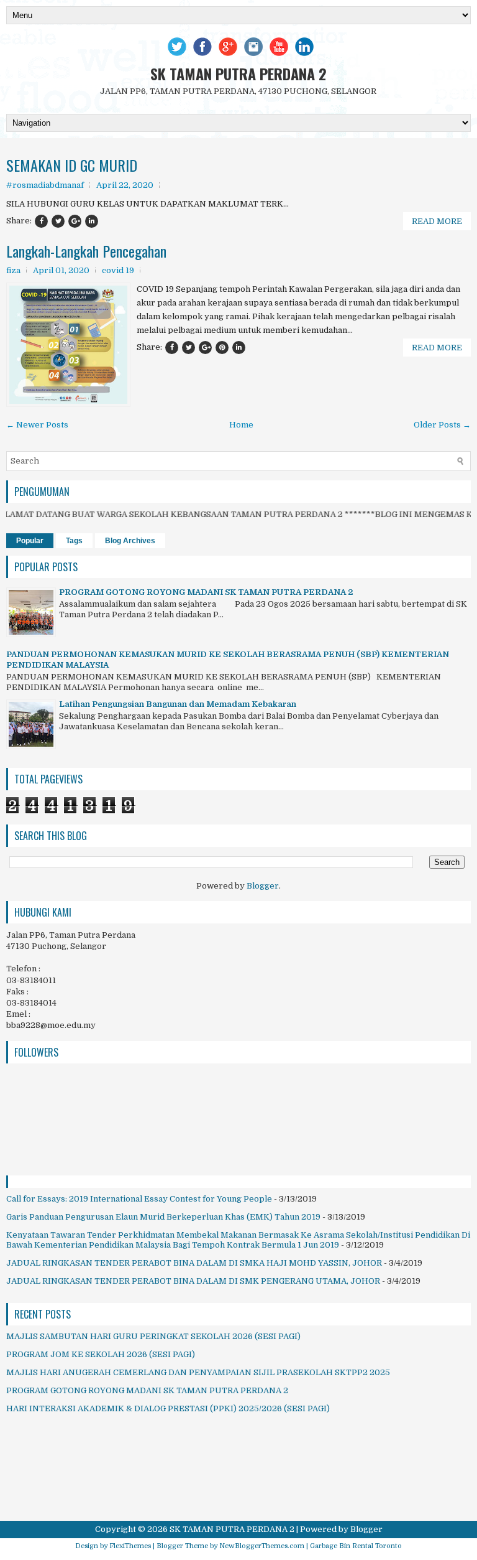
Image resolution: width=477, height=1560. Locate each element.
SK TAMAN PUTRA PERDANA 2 (238, 73)
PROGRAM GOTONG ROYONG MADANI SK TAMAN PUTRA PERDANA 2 (206, 592)
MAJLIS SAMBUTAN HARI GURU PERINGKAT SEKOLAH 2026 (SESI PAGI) (153, 1336)
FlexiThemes (130, 1546)
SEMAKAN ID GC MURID (71, 165)
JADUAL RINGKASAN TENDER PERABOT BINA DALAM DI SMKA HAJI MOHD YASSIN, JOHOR (194, 1263)
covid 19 (118, 270)
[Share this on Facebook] (41, 221)
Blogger (263, 885)
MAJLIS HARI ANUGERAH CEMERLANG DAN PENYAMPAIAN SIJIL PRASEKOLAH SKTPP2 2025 (198, 1372)
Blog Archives (130, 540)
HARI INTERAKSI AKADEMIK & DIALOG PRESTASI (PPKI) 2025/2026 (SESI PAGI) (168, 1408)
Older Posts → (442, 424)
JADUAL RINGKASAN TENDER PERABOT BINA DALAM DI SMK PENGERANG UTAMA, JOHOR (193, 1281)
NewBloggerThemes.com (261, 1546)
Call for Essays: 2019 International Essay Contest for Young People (139, 1198)
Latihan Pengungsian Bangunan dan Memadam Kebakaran (177, 704)
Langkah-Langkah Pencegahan (86, 251)
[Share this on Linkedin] (91, 221)
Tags (74, 540)
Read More (437, 221)
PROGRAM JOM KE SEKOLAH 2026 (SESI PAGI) (100, 1354)
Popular (29, 540)
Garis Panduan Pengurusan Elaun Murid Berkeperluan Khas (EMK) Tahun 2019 (163, 1216)
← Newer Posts (37, 424)
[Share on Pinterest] (222, 347)
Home (241, 424)
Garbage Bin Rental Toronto (356, 1546)
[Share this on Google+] (74, 221)
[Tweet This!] (58, 221)
